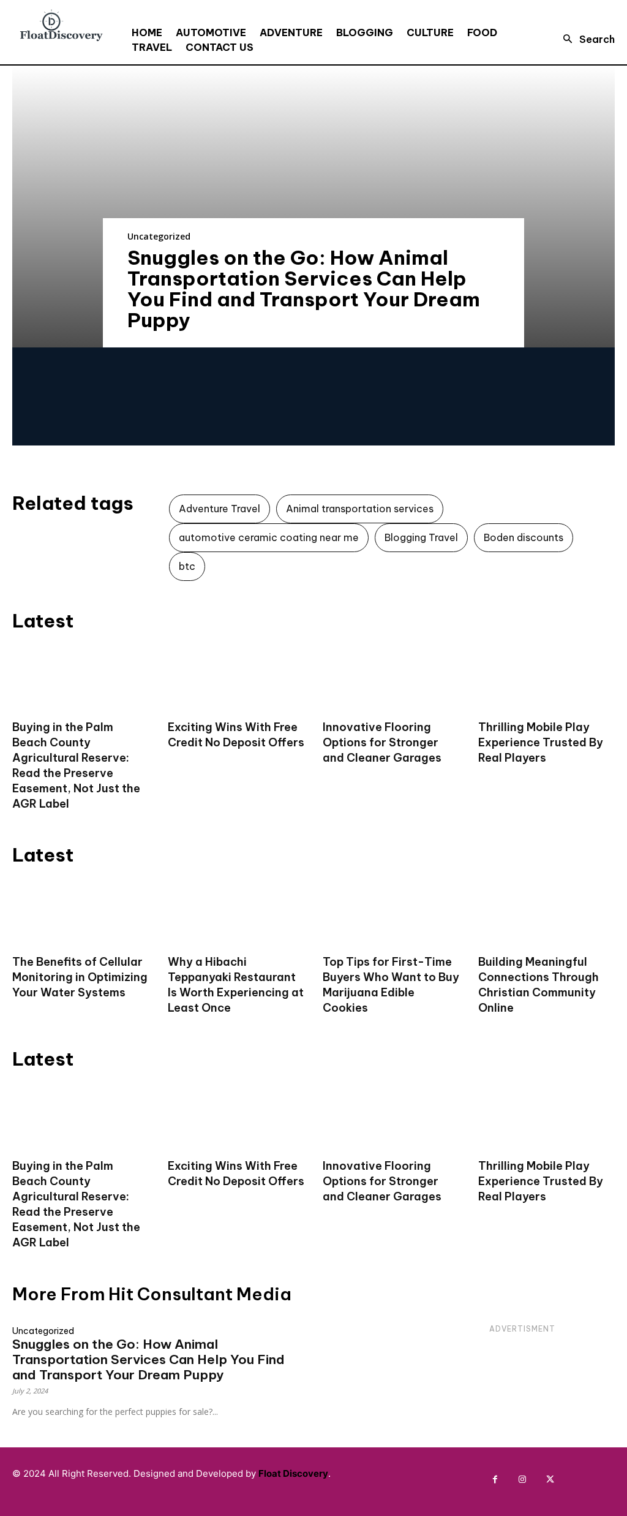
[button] (585, 39)
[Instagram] (522, 1479)
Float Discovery (293, 1473)
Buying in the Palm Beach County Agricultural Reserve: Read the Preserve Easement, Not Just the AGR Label (76, 765)
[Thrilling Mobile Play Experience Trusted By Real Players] (546, 677)
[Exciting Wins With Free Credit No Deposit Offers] (236, 677)
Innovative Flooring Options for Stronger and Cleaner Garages (382, 742)
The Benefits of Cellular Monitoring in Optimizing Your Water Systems (80, 977)
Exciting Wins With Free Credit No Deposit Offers (236, 734)
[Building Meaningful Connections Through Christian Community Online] (546, 911)
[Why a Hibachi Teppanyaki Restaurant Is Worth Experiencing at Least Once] (236, 911)
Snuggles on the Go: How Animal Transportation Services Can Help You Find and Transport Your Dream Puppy (303, 288)
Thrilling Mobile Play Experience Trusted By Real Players (540, 742)
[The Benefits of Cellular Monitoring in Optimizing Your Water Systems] (80, 911)
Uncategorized (158, 236)
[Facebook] (495, 1479)
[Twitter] (550, 1479)
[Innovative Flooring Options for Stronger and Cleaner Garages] (391, 677)
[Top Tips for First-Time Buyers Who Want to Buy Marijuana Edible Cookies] (391, 911)
